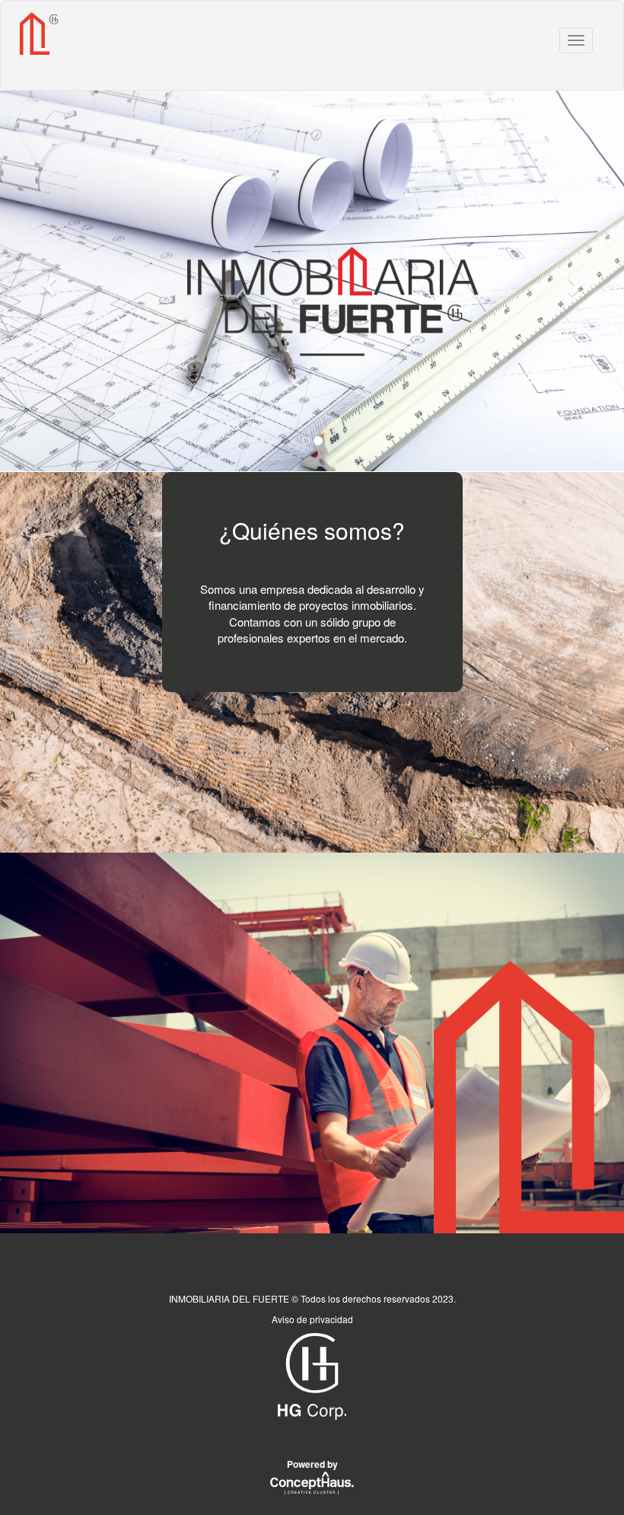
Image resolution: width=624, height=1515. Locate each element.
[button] (47, 281)
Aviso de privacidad (312, 1318)
